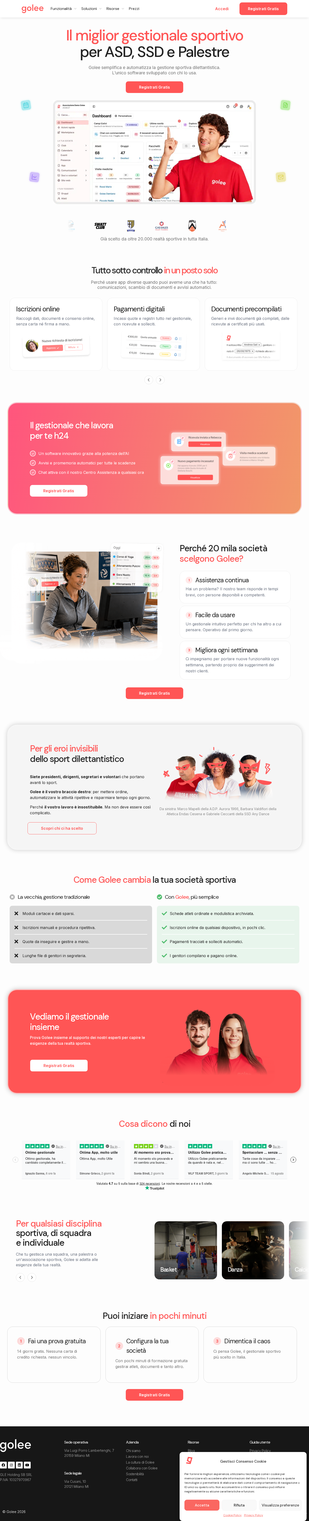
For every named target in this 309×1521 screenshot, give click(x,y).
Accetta (202, 1505)
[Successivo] (160, 380)
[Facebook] (3, 1465)
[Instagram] (11, 1465)
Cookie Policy (232, 1515)
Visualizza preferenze (280, 1505)
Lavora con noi (137, 1456)
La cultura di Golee (140, 1462)
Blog (191, 1451)
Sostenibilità (135, 1474)
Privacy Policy (253, 1515)
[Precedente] (148, 380)
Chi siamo (133, 1451)
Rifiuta (239, 1505)
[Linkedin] (19, 1465)
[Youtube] (27, 1465)
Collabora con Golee (141, 1468)
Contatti (131, 1480)
